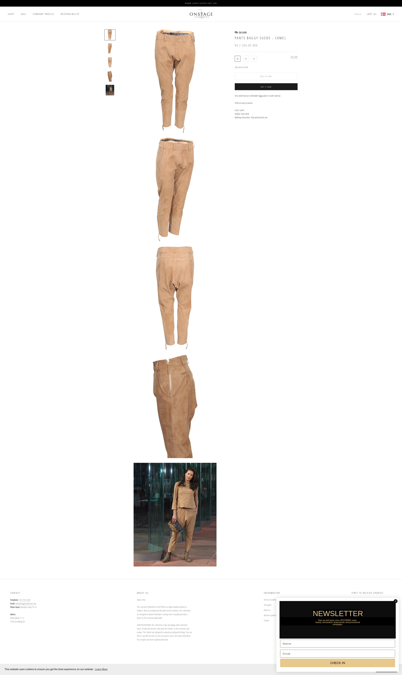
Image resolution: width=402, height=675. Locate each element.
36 (238, 58)
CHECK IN (337, 663)
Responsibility (70, 14)
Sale (23, 14)
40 (254, 58)
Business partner (270, 615)
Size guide (267, 604)
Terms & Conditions (271, 599)
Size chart (294, 56)
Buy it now (266, 87)
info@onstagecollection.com (25, 603)
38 (246, 58)
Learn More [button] (101, 669)
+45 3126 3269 (24, 599)
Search (358, 14)
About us (267, 610)
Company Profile (43, 14)
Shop (11, 14)
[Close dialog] (396, 601)
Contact (266, 620)
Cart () (372, 14)
